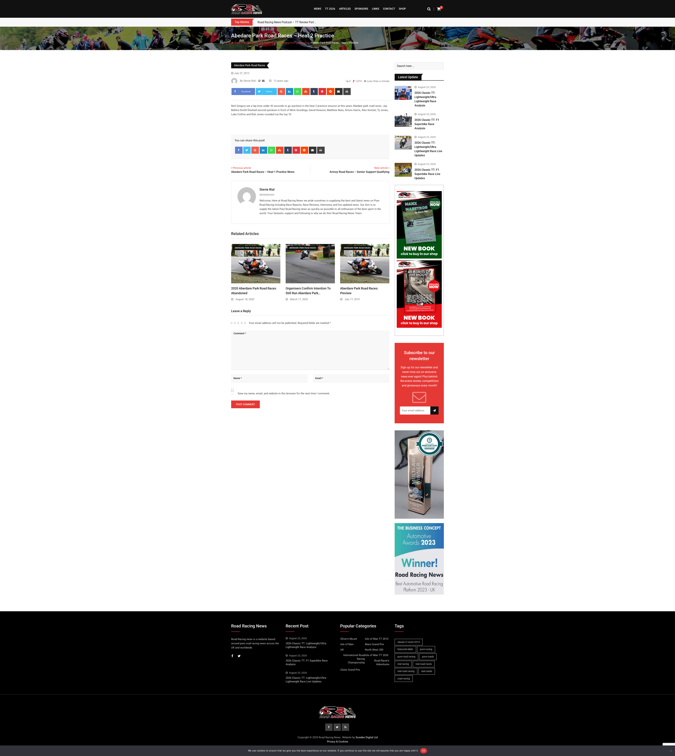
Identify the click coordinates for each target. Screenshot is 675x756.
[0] (439, 9)
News (317, 8)
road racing (403, 678)
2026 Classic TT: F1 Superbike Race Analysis (426, 124)
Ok (423, 750)
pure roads (428, 656)
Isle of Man (346, 644)
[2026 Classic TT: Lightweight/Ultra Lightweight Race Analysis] (403, 93)
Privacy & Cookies (337, 741)
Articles (345, 8)
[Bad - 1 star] (231, 323)
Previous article (242, 168)
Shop (402, 8)
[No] (670, 750)
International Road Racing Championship (354, 659)
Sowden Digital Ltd (367, 737)
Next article (381, 168)
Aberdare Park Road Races (262, 42)
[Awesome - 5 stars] (245, 323)
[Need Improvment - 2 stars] (235, 323)
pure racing (426, 649)
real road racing (405, 671)
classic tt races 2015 (408, 642)
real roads (426, 671)
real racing (403, 664)
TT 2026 (330, 8)
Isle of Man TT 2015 (376, 638)
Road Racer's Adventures (381, 662)
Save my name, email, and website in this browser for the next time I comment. (284, 393)
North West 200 (374, 649)
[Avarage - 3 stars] (238, 323)
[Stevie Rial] (263, 80)
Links (375, 8)
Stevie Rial (267, 189)
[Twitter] (247, 150)
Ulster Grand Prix (350, 669)
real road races (424, 664)
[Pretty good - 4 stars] (241, 323)
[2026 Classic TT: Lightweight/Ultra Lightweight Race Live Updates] (403, 142)
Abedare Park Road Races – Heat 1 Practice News (262, 172)
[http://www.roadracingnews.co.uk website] (259, 80)
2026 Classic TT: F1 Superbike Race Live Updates (427, 174)
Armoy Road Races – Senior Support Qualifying (359, 172)
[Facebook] (239, 150)
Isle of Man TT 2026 (376, 655)
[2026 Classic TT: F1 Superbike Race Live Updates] (403, 170)
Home (236, 42)
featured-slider (405, 649)
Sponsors (361, 8)
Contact (389, 8)
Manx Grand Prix (374, 644)
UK (244, 42)
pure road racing (406, 656)
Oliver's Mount (348, 638)
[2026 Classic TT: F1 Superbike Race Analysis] (403, 120)
